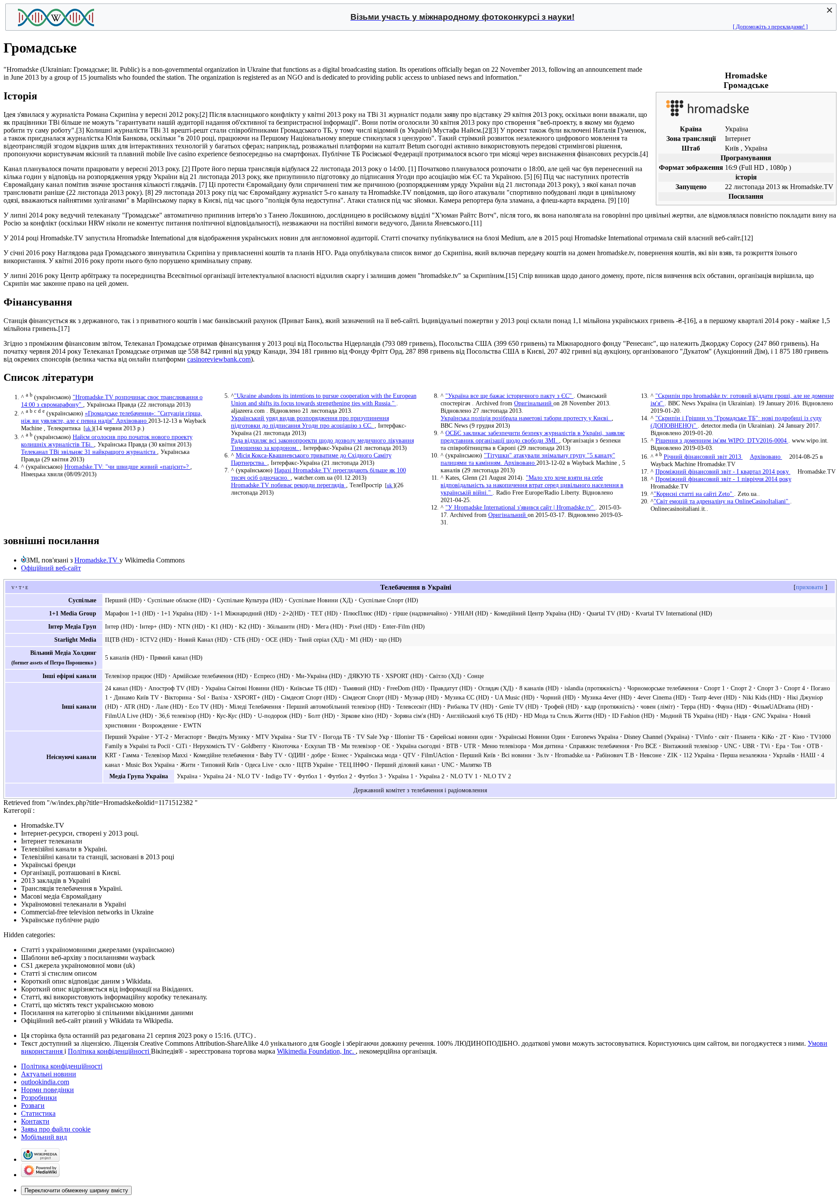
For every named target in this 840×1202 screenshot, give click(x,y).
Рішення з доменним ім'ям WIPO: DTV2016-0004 (721, 440)
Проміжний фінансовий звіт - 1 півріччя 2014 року (723, 478)
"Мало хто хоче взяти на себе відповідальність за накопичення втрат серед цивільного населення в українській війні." (532, 485)
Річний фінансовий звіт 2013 (703, 456)
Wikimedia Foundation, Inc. (316, 1051)
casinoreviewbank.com (219, 359)
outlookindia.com (45, 1082)
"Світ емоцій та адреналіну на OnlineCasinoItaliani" (722, 501)
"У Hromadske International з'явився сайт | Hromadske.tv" (520, 507)
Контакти (35, 1121)
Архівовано (132, 420)
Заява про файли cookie (56, 1129)
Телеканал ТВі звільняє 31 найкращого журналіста (89, 451)
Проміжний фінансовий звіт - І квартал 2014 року (723, 471)
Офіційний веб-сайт (51, 568)
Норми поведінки (47, 1089)
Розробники (39, 1097)
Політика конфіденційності (109, 1051)
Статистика (38, 1113)
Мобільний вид (44, 1137)
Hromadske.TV (96, 560)
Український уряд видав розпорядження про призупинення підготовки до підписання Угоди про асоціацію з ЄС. (310, 422)
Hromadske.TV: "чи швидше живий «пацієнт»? (127, 466)
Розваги (33, 1105)
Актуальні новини (48, 1074)
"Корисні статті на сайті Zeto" (694, 493)
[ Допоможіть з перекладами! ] (770, 27)
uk (88, 428)
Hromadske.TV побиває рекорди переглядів (288, 485)
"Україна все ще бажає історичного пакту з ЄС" (509, 395)
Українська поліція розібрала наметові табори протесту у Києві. (526, 418)
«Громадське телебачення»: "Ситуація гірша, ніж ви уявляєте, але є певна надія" (111, 417)
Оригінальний (533, 403)
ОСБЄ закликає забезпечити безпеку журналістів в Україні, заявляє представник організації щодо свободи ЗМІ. (533, 436)
